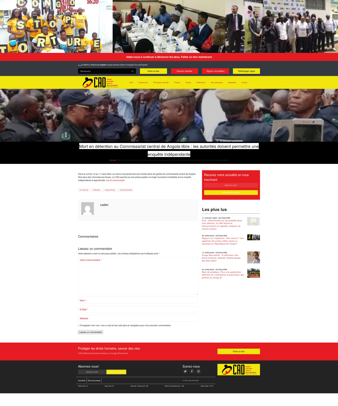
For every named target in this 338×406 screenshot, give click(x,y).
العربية (80, 64)
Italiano (123, 64)
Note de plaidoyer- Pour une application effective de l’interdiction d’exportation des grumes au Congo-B (223, 275)
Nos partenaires (217, 82)
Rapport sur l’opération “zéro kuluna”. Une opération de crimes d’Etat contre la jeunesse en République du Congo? (223, 241)
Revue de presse (94, 380)
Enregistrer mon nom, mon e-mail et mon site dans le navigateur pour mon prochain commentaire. (125, 325)
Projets (188, 82)
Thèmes (177, 82)
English (103, 65)
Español (144, 64)
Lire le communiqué (115, 180)
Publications (201, 82)
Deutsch (116, 64)
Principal (96, 190)
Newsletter (232, 82)
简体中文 (86, 64)
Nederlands (95, 64)
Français (110, 64)
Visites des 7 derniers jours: (138, 386)
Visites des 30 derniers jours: (173, 386)
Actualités (83, 190)
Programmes (143, 82)
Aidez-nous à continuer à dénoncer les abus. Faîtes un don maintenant (169, 57)
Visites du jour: (82, 386)
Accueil (112, 160)
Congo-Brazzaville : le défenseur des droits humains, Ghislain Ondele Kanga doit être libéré (221, 258)
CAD (131, 82)
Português (130, 64)
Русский (137, 64)
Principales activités (161, 82)
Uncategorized (126, 190)
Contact (244, 82)
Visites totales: (205, 386)
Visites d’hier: (108, 386)
